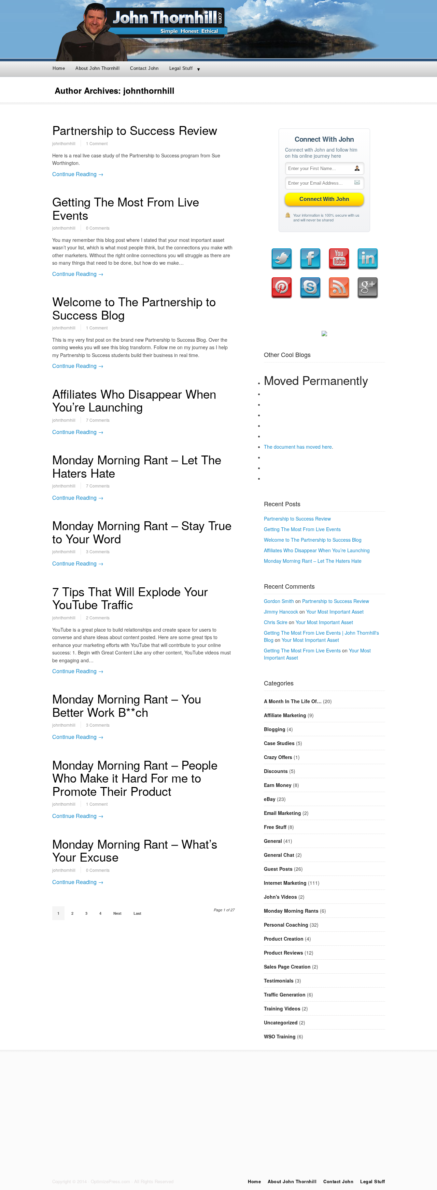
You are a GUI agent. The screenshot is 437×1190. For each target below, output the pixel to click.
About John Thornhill (97, 68)
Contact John (144, 68)
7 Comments (98, 420)
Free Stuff (275, 826)
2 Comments (98, 617)
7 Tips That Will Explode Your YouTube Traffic (130, 598)
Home (59, 68)
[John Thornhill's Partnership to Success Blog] (218, 56)
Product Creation (284, 938)
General (273, 840)
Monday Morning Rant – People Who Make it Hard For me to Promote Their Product (134, 777)
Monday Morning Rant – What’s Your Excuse (134, 850)
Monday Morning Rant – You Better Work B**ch (126, 705)
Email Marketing (282, 812)
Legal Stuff (181, 68)
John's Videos (280, 896)
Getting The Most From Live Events (125, 208)
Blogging (274, 729)
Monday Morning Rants (291, 910)
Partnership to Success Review (134, 129)
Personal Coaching (286, 924)
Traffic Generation (285, 994)
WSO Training (280, 1036)
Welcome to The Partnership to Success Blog (134, 308)
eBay (270, 798)
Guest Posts (278, 868)
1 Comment (97, 143)
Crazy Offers (278, 757)
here (327, 446)
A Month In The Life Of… (293, 701)
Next (117, 913)
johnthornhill (63, 143)
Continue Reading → (77, 174)
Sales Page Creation (287, 966)
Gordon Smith (279, 601)
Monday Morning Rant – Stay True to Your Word (141, 531)
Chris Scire (275, 622)
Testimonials (279, 980)
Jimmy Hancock (281, 611)
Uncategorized (281, 1022)
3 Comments (98, 551)
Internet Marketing (285, 882)
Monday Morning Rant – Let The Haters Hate (136, 466)
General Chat (279, 854)
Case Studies (279, 743)
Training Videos (282, 1008)
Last (137, 913)
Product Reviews (283, 952)
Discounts (276, 771)
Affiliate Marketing (285, 715)
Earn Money (278, 785)
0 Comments (98, 228)
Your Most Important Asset (335, 611)
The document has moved (293, 446)
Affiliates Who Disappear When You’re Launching (134, 400)
